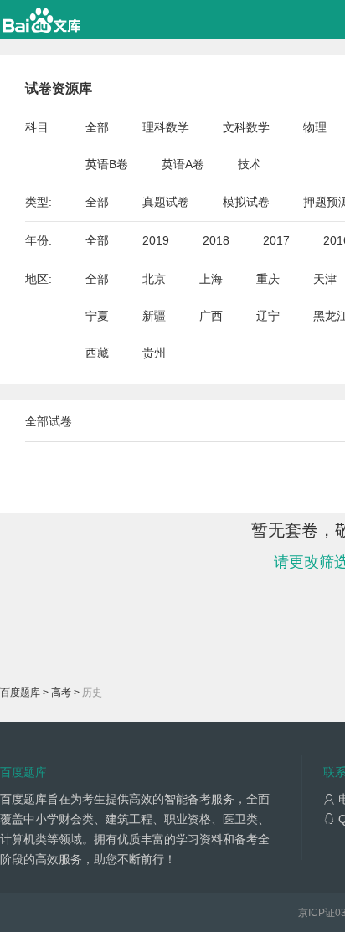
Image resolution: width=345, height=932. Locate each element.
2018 (216, 240)
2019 (155, 240)
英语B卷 (106, 164)
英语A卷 (183, 164)
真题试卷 (165, 202)
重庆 (268, 279)
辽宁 (268, 315)
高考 (61, 692)
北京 (154, 279)
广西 (211, 315)
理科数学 (165, 127)
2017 (276, 240)
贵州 (154, 352)
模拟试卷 (246, 202)
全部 (97, 127)
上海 (211, 279)
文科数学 (246, 127)
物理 (315, 127)
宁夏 (97, 315)
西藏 (97, 352)
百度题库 (20, 692)
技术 (249, 164)
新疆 (154, 315)
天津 (325, 279)
